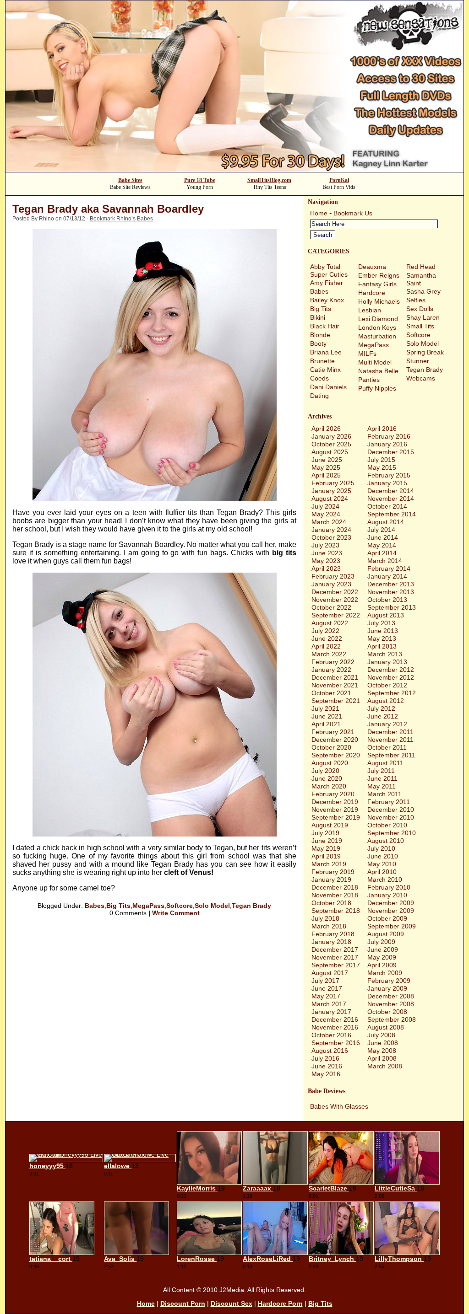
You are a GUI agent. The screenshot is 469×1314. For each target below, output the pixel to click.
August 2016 (329, 1050)
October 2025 (331, 444)
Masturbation (377, 336)
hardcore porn (280, 1303)
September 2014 (391, 514)
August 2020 (329, 763)
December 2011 (390, 731)
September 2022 (335, 615)
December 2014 (390, 490)
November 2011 (390, 739)
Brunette (322, 361)
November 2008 (390, 1004)
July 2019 (325, 833)
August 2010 (385, 840)
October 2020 (331, 747)
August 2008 (385, 1027)
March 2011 (384, 794)
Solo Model (212, 905)
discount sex (231, 1303)
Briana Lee (326, 352)
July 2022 (325, 630)
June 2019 (326, 840)
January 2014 (387, 576)
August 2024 (329, 498)
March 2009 (384, 972)
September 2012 (391, 693)
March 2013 (384, 654)
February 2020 (332, 794)
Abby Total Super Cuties (329, 270)
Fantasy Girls (377, 284)
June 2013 (382, 630)
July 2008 (381, 1035)
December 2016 (334, 1019)
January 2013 (387, 661)
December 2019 (334, 801)
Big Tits (118, 905)
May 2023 (325, 560)
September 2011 (391, 755)
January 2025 (331, 490)
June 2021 (326, 716)
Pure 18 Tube (199, 180)
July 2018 (325, 918)
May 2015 (381, 467)
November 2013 (390, 591)
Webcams (420, 378)
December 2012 (390, 669)
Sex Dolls (419, 308)
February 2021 (332, 731)
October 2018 (331, 902)
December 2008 (390, 996)
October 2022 (331, 607)
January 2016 (387, 444)
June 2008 (382, 1042)
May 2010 (381, 864)
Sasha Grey (423, 291)
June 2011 (382, 778)
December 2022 (334, 591)
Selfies (415, 300)
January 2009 (387, 988)
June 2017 (326, 988)
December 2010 (390, 809)
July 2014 (381, 529)
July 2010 (381, 848)
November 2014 (390, 498)
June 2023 (326, 553)
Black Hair (324, 326)
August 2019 (329, 825)
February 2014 (388, 568)
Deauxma (372, 266)
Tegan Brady (251, 905)
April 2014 (382, 553)
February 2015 (388, 475)
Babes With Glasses (339, 1106)
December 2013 (390, 584)
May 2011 (381, 786)
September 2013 (391, 607)
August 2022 (329, 623)
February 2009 (388, 980)
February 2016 (388, 436)
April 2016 (382, 428)
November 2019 (334, 809)
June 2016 (326, 1066)
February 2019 (332, 871)
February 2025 (332, 483)
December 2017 (334, 949)
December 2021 (334, 677)
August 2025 (329, 452)
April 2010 (382, 871)
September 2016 (335, 1042)
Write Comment (176, 913)
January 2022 (331, 669)
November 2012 (390, 677)
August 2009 (385, 934)
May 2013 (381, 638)
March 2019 (328, 864)
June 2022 (326, 638)
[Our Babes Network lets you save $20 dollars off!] (234, 169)
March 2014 (384, 560)
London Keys (377, 327)
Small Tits (420, 326)
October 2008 (387, 1011)
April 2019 (326, 856)
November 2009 (390, 910)
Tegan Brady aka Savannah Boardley (108, 209)
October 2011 (387, 747)
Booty (318, 343)
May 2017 (325, 996)
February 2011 (388, 801)
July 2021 (325, 708)
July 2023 (325, 545)
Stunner (417, 361)
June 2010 (382, 856)
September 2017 (335, 965)
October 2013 (387, 599)
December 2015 (390, 452)
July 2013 (381, 623)
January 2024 (331, 529)
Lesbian (369, 310)
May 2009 (381, 957)
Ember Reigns (378, 275)
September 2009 (391, 926)
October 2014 (387, 506)
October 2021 (331, 693)
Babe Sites (130, 180)
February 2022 (332, 661)
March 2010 (384, 879)
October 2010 (387, 825)
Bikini (317, 317)
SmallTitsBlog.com (269, 180)
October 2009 (387, 918)
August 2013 (385, 615)
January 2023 (331, 584)
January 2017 (331, 1011)
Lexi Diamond (378, 318)
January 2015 (387, 483)
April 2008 (382, 1058)
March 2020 (328, 786)
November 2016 (334, 1027)
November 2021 (334, 685)
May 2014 (381, 545)
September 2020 (335, 755)
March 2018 (328, 926)
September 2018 (335, 910)
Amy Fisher (326, 282)
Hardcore (371, 292)
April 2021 (326, 724)
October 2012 (387, 685)
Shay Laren (423, 317)
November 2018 (334, 895)
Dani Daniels (328, 387)
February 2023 (332, 576)
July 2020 (325, 770)
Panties (369, 379)
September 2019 (335, 817)
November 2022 (334, 599)
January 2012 (387, 724)
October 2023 (331, 537)
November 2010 (390, 817)
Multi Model (375, 362)
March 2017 (328, 1004)
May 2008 (381, 1050)
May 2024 (325, 514)
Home (318, 213)
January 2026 (331, 436)
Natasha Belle (378, 371)
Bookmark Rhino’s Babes (121, 218)
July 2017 (325, 980)
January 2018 (331, 941)
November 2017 (334, 957)
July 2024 (325, 506)
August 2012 (385, 700)
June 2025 (326, 459)
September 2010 (391, 833)
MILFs (367, 353)
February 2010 (388, 887)
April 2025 (326, 475)
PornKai (339, 180)
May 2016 (325, 1074)
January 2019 (331, 879)
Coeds (319, 378)
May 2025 (325, 467)
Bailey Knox (327, 300)
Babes (94, 905)
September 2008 (391, 1019)
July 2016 (325, 1058)
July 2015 (381, 459)
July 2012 (381, 708)
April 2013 (382, 646)
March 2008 (384, 1066)
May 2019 (325, 848)
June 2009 (382, 949)
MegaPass (148, 905)
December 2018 (334, 887)
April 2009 (382, 965)
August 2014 (385, 522)
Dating (319, 395)
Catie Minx (325, 369)
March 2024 (328, 522)
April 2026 (326, 428)
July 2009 (381, 941)
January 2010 (387, 895)
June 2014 (382, 537)
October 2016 (331, 1035)
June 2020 (326, 778)
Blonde (320, 334)
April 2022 (326, 646)
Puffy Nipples (377, 388)
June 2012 (382, 716)
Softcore (179, 905)
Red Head (421, 266)
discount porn (182, 1303)
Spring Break (425, 352)
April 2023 (326, 568)
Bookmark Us (352, 213)
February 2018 (332, 934)
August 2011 (385, 763)
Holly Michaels (379, 301)
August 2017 (329, 972)
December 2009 (390, 902)
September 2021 (335, 700)
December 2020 (334, 739)
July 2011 (381, 770)
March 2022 (328, 654)
